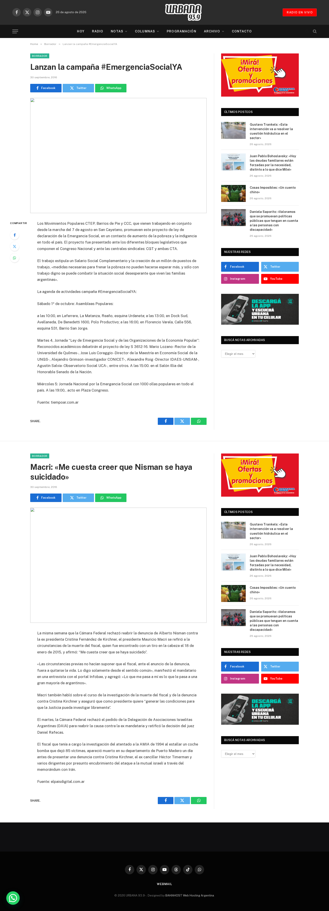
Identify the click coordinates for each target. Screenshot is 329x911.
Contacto (242, 31)
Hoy (80, 31)
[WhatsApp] (14, 257)
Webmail (164, 884)
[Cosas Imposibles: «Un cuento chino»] (233, 193)
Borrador (39, 56)
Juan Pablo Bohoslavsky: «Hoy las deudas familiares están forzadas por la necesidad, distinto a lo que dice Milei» (273, 162)
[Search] (314, 31)
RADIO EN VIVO (300, 12)
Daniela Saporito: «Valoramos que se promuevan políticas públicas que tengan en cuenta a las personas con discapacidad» (274, 220)
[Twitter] (14, 246)
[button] (13, 898)
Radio (97, 31)
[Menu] (15, 31)
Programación (181, 31)
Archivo (212, 31)
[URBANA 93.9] (188, 12)
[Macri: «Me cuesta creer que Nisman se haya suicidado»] (118, 565)
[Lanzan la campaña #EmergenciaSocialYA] (118, 155)
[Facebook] (14, 235)
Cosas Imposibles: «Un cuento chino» (273, 190)
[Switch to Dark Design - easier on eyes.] (307, 31)
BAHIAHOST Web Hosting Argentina (189, 895)
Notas (117, 31)
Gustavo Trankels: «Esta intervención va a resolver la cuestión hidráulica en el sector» (271, 131)
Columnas (145, 31)
